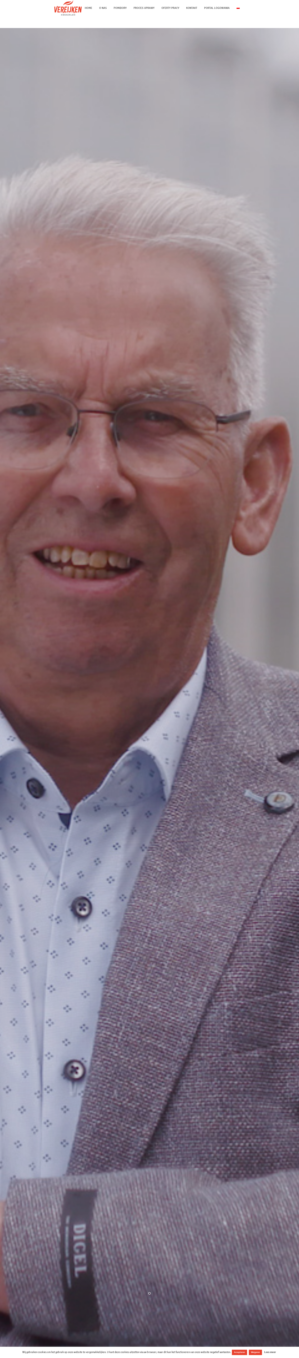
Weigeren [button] (255, 1352)
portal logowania (217, 8)
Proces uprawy (144, 8)
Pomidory (120, 8)
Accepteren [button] (239, 1352)
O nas (103, 8)
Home (88, 8)
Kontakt (191, 8)
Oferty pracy (170, 8)
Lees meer (270, 1352)
